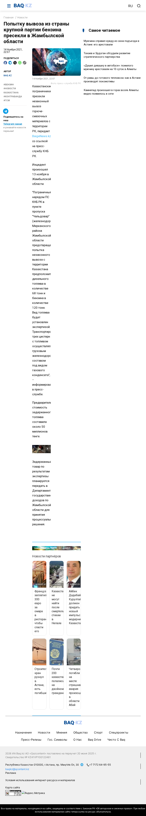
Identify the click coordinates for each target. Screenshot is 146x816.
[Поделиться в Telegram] (10, 62)
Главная (9, 17)
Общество (80, 732)
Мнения (61, 732)
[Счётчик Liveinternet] (13, 792)
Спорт (98, 732)
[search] (139, 6)
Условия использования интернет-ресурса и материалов (40, 780)
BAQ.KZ (8, 75)
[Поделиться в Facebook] (5, 62)
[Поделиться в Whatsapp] (20, 62)
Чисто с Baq (116, 739)
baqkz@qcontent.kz (17, 769)
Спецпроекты (118, 732)
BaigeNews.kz (41, 136)
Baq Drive (94, 739)
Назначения (23, 732)
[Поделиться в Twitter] (15, 62)
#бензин (9, 84)
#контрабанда (13, 96)
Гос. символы (57, 739)
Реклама (10, 772)
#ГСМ (7, 100)
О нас (77, 739)
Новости (22, 17)
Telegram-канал (12, 124)
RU (130, 6)
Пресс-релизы (31, 739)
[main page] (69, 5)
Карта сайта (12, 787)
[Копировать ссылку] (24, 62)
